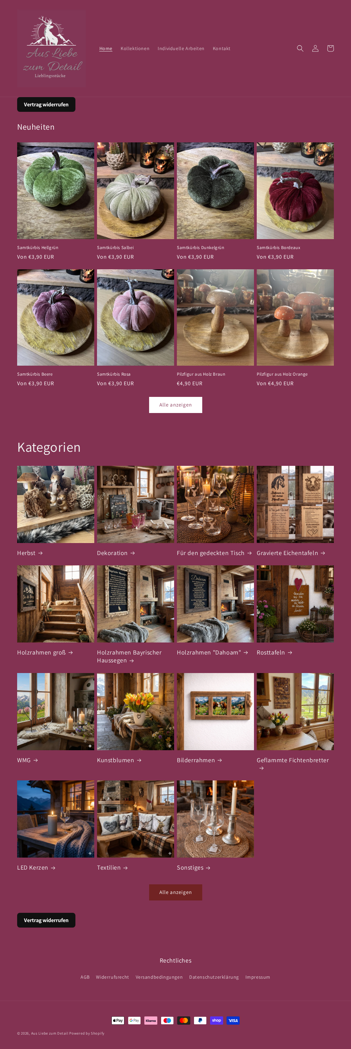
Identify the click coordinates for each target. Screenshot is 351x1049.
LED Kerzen (32, 867)
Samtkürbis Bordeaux (278, 247)
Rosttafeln (271, 652)
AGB (85, 977)
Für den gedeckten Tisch (211, 553)
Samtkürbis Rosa (114, 374)
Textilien (109, 867)
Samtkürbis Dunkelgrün (201, 247)
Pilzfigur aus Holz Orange (282, 374)
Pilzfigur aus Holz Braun (201, 374)
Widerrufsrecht (112, 977)
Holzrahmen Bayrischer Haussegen (129, 656)
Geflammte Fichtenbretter (293, 760)
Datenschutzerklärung (214, 977)
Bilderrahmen (196, 760)
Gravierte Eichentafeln (287, 553)
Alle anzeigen (175, 404)
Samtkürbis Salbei (115, 247)
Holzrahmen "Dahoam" (209, 652)
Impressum (257, 977)
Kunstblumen (115, 760)
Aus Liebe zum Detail (50, 1033)
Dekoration (112, 553)
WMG (24, 760)
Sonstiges (190, 867)
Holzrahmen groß (41, 652)
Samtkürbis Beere (35, 374)
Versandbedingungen (159, 977)
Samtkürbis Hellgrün (37, 247)
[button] (300, 48)
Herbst (26, 553)
